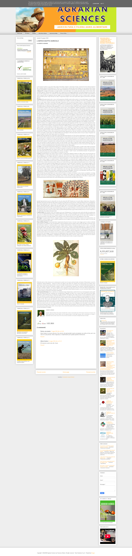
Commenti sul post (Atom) (68, 377)
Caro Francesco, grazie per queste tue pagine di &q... (107, 462)
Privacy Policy (63, 33)
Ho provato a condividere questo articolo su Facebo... (107, 446)
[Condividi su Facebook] (52, 323)
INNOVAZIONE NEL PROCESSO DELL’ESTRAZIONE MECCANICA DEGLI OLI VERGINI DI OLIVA (110, 343)
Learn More (96, 3)
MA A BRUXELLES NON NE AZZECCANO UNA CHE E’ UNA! (110, 390)
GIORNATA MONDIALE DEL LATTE (109, 433)
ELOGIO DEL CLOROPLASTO (109, 423)
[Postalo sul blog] (49, 323)
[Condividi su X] (50, 323)
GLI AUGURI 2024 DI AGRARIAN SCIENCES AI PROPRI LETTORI (110, 379)
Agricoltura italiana (42, 33)
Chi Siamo (27, 33)
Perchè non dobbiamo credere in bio (110, 413)
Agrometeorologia (53, 33)
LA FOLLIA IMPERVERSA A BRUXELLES (109, 402)
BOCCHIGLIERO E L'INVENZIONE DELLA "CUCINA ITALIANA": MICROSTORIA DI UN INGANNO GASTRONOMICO (107, 41)
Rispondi (42, 336)
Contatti (34, 33)
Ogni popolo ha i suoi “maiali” (109, 331)
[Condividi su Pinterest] (53, 323)
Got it (102, 3)
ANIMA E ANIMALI (110, 352)
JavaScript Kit (102, 254)
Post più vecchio (90, 372)
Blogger (93, 553)
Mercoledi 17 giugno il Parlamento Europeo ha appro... (107, 466)
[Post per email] (40, 321)
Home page (19, 33)
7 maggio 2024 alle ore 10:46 (57, 331)
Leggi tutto (29, 47)
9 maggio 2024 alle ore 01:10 (55, 341)
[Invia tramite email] (47, 323)
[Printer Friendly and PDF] (41, 324)
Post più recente (41, 372)
